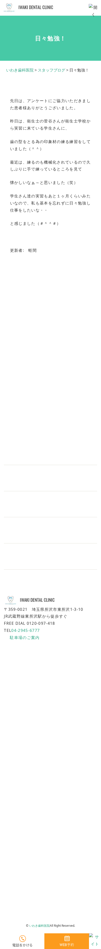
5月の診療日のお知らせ (30, 512)
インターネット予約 (20, 836)
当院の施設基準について (24, 863)
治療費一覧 (13, 810)
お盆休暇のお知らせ (27, 459)
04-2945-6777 (25, 630)
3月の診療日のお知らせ (30, 564)
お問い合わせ (15, 849)
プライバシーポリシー (22, 889)
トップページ (15, 744)
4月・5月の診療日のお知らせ (36, 538)
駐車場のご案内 (24, 637)
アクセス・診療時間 (20, 823)
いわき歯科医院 (39, 926)
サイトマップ (15, 876)
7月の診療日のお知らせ (30, 486)
